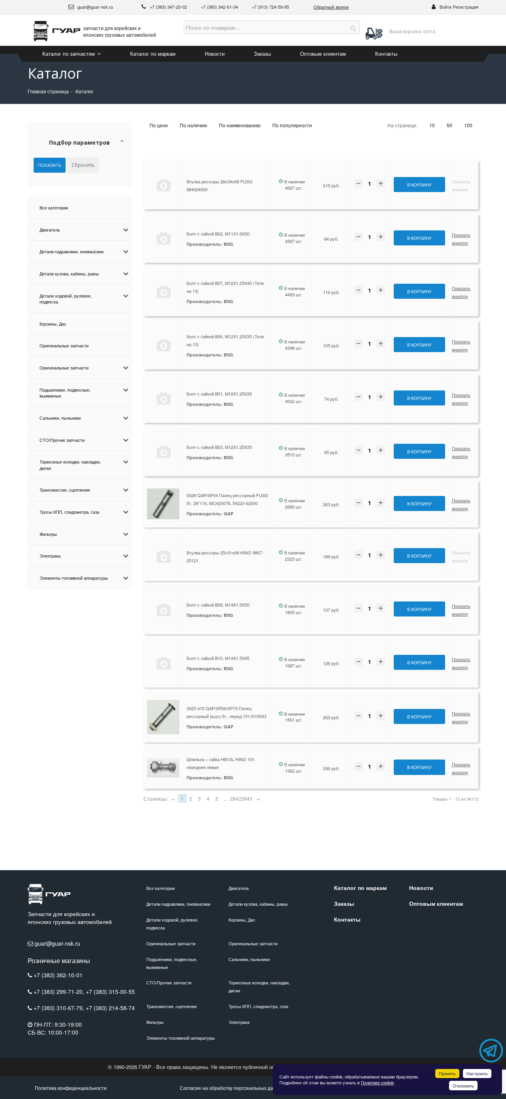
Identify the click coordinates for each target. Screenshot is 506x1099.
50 (449, 125)
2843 (246, 798)
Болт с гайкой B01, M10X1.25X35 (219, 393)
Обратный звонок (331, 7)
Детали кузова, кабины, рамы (69, 273)
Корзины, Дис (53, 323)
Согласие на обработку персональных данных (232, 1087)
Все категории (54, 207)
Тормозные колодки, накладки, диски (70, 464)
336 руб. (331, 768)
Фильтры (48, 534)
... (225, 798)
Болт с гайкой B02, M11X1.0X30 (218, 233)
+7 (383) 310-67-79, (60, 1008)
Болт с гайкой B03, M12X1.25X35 (219, 447)
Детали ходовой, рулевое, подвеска (66, 298)
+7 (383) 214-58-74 (110, 1008)
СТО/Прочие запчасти (62, 440)
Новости (215, 53)
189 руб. (331, 556)
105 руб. (331, 345)
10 (432, 125)
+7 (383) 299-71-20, (60, 991)
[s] (353, 27)
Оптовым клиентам (323, 53)
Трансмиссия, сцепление (65, 489)
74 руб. (331, 399)
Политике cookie (377, 1082)
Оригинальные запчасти (64, 345)
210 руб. (331, 185)
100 (468, 125)
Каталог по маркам (153, 53)
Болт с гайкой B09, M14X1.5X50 (218, 604)
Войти (445, 7)
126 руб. (331, 663)
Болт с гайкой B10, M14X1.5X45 (218, 658)
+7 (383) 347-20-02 (169, 7)
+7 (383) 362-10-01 (58, 975)
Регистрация (465, 7)
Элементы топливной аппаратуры (74, 578)
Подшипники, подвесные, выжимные (65, 392)
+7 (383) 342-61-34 (220, 7)
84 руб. (331, 239)
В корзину (419, 184)
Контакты (386, 53)
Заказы (262, 53)
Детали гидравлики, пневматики (72, 251)
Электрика (50, 555)
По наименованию (240, 125)
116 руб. (331, 292)
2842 (235, 798)
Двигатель (50, 229)
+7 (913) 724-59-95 (270, 7)
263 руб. (331, 504)
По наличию (193, 125)
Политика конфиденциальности (71, 1087)
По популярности (292, 125)
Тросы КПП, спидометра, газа (69, 512)
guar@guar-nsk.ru (94, 7)
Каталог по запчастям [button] (69, 53)
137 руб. (331, 610)
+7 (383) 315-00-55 (110, 991)
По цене (158, 125)
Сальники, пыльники (60, 418)
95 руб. (331, 452)
